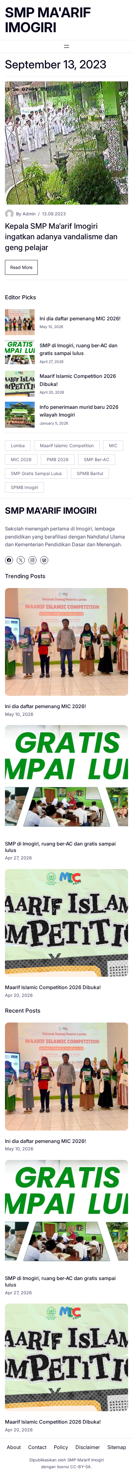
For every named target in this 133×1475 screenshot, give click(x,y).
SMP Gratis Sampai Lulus (36, 473)
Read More (24, 269)
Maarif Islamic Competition (67, 445)
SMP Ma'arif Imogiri (48, 20)
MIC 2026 (21, 459)
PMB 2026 (58, 459)
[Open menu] (66, 46)
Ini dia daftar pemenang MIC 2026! (80, 318)
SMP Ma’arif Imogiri (85, 1459)
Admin (29, 213)
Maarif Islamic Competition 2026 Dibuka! (78, 380)
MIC (113, 445)
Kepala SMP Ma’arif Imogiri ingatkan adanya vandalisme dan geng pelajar (61, 236)
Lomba (18, 445)
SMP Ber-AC (96, 459)
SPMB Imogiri (24, 487)
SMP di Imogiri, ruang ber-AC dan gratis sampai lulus (79, 349)
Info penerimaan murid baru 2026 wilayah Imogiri (79, 411)
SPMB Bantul (90, 473)
